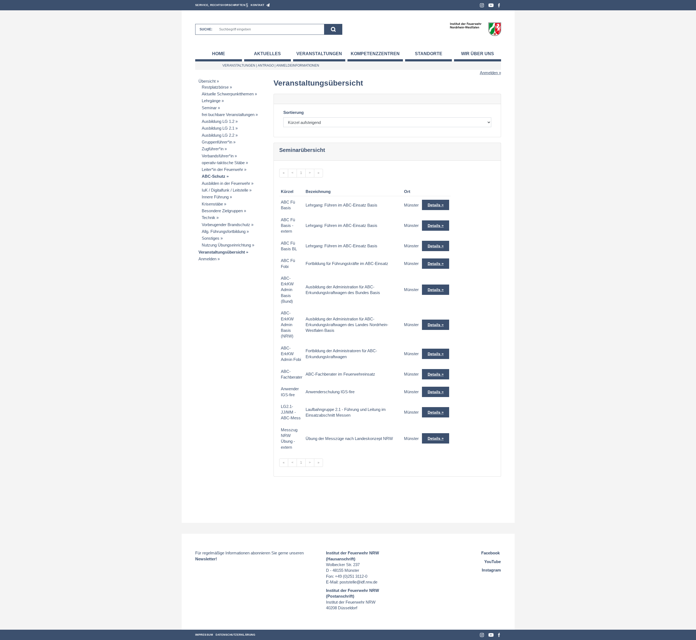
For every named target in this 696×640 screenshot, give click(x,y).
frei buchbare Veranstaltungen (228, 114)
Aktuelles (267, 53)
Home (218, 53)
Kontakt (258, 5)
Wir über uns (477, 53)
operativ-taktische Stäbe (223, 162)
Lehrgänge (211, 100)
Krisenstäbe (212, 204)
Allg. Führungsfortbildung (224, 231)
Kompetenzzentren (375, 53)
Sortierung (293, 112)
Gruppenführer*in (217, 142)
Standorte (428, 53)
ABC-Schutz (213, 176)
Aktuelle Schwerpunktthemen (228, 94)
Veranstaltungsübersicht (221, 252)
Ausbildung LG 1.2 (218, 121)
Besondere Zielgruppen (222, 210)
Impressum (204, 634)
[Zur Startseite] (475, 29)
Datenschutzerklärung (235, 634)
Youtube (491, 5)
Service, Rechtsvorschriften (220, 5)
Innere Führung (215, 197)
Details (434, 205)
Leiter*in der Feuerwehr (222, 169)
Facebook (499, 5)
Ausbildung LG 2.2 (218, 135)
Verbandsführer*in (218, 156)
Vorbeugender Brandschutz (226, 224)
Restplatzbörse (215, 87)
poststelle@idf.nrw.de (358, 582)
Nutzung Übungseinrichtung (226, 245)
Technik (208, 217)
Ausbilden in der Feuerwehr (226, 183)
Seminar (209, 107)
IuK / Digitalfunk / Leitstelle (225, 190)
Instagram (482, 5)
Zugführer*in (212, 148)
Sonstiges (210, 238)
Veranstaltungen (319, 53)
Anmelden (489, 72)
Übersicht (207, 81)
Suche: (206, 29)
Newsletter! (206, 559)
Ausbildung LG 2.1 (218, 128)
